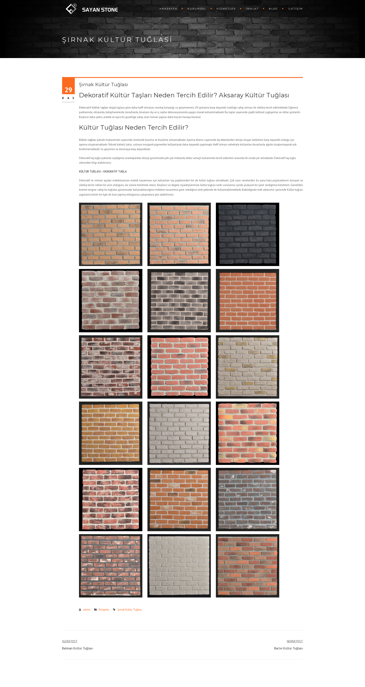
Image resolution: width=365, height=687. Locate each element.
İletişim (295, 8)
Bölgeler (104, 609)
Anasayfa (168, 8)
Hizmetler (226, 8)
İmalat (252, 8)
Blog (273, 8)
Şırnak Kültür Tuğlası (129, 609)
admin (86, 609)
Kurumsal (197, 8)
